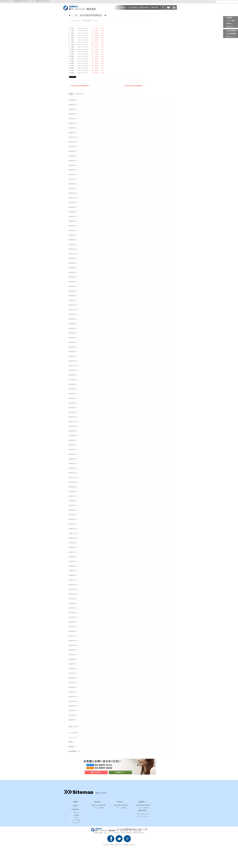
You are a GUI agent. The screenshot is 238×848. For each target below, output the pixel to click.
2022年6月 (72, 333)
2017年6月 (72, 613)
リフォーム (72, 737)
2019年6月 (72, 501)
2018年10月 (72, 538)
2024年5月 (72, 226)
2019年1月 (72, 524)
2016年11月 (72, 645)
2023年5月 (72, 282)
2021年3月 (72, 403)
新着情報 (71, 746)
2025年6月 (72, 165)
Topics (123, 7)
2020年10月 (72, 426)
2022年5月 (72, 338)
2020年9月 (72, 431)
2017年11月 (72, 589)
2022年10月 (72, 314)
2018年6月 (72, 557)
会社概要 (76, 815)
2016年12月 (72, 640)
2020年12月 (72, 417)
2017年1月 (72, 636)
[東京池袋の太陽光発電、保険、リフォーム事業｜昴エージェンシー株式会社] (78, 7)
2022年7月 (72, 328)
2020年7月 (72, 440)
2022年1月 (72, 356)
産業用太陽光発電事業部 (98, 805)
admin (96, 20)
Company (133, 7)
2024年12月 (72, 193)
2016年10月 (72, 650)
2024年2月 (72, 240)
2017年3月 (72, 627)
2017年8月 (72, 603)
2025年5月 (72, 170)
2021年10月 (72, 370)
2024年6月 (72, 221)
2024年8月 (72, 212)
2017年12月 (72, 585)
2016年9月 (72, 654)
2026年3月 (72, 123)
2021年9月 (72, 375)
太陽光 (70, 742)
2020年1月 (72, 468)
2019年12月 (72, 473)
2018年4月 (72, 566)
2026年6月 (72, 109)
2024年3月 (72, 235)
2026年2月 (72, 128)
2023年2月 (72, 296)
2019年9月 (72, 487)
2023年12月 (72, 249)
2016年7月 (72, 664)
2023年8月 (72, 268)
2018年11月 (72, 533)
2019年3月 (72, 515)
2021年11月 (72, 365)
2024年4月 (72, 230)
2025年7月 (72, 160)
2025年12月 (72, 137)
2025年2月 (72, 184)
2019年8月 (72, 491)
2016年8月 (72, 659)
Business (144, 7)
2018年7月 (72, 552)
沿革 (76, 818)
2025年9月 (72, 151)
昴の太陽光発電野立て (232, 30)
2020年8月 (72, 435)
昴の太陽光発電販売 (231, 33)
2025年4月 (72, 174)
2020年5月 (72, 449)
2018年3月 (72, 571)
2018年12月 (72, 529)
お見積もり (229, 23)
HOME (75, 802)
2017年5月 (72, 617)
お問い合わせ (229, 26)
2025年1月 (72, 188)
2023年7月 (72, 272)
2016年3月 (72, 682)
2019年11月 (72, 477)
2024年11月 (72, 198)
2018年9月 (72, 543)
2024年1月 (72, 244)
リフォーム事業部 (98, 808)
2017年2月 (72, 631)
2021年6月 (72, 389)
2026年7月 (72, 105)
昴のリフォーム (230, 36)
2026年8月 (72, 100)
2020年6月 (72, 445)
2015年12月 (72, 696)
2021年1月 (72, 412)
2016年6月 (72, 668)
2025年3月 (72, 179)
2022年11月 (72, 310)
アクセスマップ (76, 823)
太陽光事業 (229, 17)
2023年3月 (72, 291)
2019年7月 (72, 496)
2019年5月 (72, 505)
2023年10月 (72, 258)
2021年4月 (72, 398)
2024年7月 (72, 216)
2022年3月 (72, 347)
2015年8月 (72, 715)
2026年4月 (72, 118)
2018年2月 (72, 575)
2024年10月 (72, 202)
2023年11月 (72, 254)
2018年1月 (72, 580)
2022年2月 (72, 351)
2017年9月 (72, 598)
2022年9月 (72, 319)
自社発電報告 (87, 20)
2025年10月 (72, 146)
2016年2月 (72, 687)
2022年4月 (72, 342)
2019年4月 (72, 510)
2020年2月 (72, 463)
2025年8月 (72, 156)
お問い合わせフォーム (143, 814)
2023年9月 (72, 263)
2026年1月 (72, 132)
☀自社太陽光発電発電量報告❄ (80, 86)
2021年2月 (72, 407)
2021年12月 (72, 361)
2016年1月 (72, 692)
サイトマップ (174, 7)
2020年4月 (72, 454)
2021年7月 (72, 384)
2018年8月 (72, 547)
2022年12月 (72, 305)
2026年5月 (72, 114)
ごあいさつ (76, 812)
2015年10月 (72, 706)
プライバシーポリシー (143, 816)
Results (155, 7)
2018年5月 (72, 561)
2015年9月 (72, 710)
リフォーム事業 (230, 20)
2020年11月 (72, 421)
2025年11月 (72, 142)
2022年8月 (72, 323)
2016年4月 (72, 678)
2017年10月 (72, 594)
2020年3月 (72, 459)
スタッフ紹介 (72, 732)
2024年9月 (72, 207)
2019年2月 (72, 519)
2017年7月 (72, 608)
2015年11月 (72, 701)
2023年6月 (72, 277)
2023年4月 (72, 286)
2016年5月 (72, 673)
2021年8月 (72, 379)
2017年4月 (72, 622)
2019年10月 (72, 482)
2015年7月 (72, 720)
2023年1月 (72, 300)
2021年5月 (72, 393)
